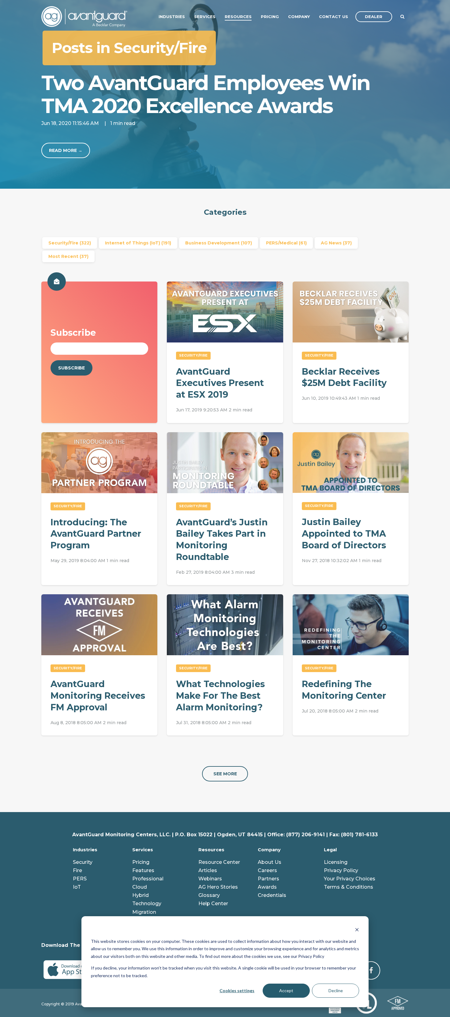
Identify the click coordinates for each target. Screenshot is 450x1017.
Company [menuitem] (299, 16)
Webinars (210, 879)
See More (225, 774)
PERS (80, 879)
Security (82, 862)
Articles (207, 870)
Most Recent (68, 256)
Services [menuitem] (205, 16)
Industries (85, 850)
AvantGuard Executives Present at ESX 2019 (220, 383)
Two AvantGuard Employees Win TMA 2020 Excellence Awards (205, 94)
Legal (330, 850)
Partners (268, 879)
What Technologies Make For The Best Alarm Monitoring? (220, 695)
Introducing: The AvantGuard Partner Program (96, 533)
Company (269, 850)
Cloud (139, 887)
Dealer (373, 16)
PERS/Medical (286, 243)
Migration (144, 912)
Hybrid (140, 895)
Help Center (213, 903)
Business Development (218, 243)
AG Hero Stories (218, 887)
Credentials (272, 895)
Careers (267, 870)
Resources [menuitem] (238, 16)
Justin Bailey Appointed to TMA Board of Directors (344, 533)
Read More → (65, 150)
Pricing (140, 862)
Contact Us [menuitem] (333, 16)
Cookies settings (236, 990)
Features (143, 870)
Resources (211, 850)
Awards (267, 887)
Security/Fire (69, 243)
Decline (335, 990)
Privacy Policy (341, 870)
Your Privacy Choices (349, 879)
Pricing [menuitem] (270, 16)
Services (142, 850)
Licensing (335, 862)
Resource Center (219, 862)
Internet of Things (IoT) (138, 243)
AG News (336, 243)
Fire (77, 870)
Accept (286, 990)
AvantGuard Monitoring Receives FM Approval (98, 695)
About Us (269, 862)
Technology (146, 903)
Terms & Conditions (348, 887)
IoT (77, 887)
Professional (147, 879)
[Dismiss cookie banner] (357, 929)
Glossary (209, 895)
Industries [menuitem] (172, 16)
